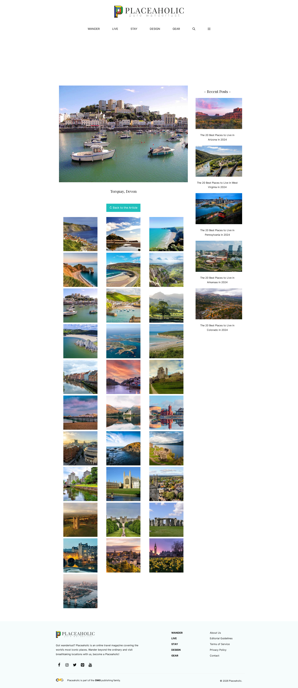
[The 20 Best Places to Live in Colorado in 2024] (219, 304)
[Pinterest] (82, 665)
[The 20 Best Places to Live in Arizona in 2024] (219, 114)
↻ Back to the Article (123, 207)
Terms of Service (220, 644)
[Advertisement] (149, 57)
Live (115, 28)
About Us (215, 632)
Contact (214, 655)
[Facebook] (59, 665)
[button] (193, 28)
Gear (176, 28)
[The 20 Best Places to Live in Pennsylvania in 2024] (219, 209)
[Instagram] (67, 665)
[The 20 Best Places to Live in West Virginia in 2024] (219, 162)
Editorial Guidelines (221, 638)
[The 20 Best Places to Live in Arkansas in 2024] (219, 257)
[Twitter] (74, 665)
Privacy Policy (218, 649)
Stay (134, 28)
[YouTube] (90, 665)
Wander (94, 28)
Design (155, 28)
